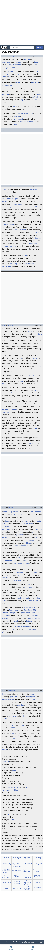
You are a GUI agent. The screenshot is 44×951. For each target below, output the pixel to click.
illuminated (31, 618)
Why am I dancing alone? (6, 876)
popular (12, 91)
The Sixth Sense (6, 882)
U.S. (6, 718)
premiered (5, 578)
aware (15, 106)
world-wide (36, 207)
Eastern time (14, 610)
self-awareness (20, 230)
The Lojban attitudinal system (27, 888)
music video (20, 728)
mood (38, 65)
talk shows (33, 613)
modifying (32, 375)
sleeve (24, 716)
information (16, 65)
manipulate (28, 113)
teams (7, 521)
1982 (34, 699)
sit (9, 77)
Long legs (5, 790)
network (27, 607)
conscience (6, 888)
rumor (22, 381)
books (17, 393)
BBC (23, 725)
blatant (28, 697)
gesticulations (15, 207)
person (18, 62)
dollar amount (23, 598)
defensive (36, 97)
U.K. (20, 708)
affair (28, 584)
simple (38, 94)
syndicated (25, 613)
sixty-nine (12, 716)
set (8, 621)
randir (9, 186)
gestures (26, 59)
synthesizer (14, 697)
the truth (38, 238)
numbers (25, 563)
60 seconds (37, 529)
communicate (9, 224)
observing (13, 264)
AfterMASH (10, 629)
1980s (4, 632)
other (20, 358)
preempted (12, 613)
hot (12, 820)
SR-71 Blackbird (16, 888)
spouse (35, 358)
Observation (6, 89)
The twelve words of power (27, 858)
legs (22, 100)
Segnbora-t (11, 690)
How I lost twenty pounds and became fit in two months (16, 864)
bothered (13, 409)
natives (4, 201)
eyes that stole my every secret (6, 864)
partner (4, 524)
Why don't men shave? (16, 858)
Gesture (38, 882)
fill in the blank (27, 524)
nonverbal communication (6, 858)
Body (4, 189)
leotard (4, 750)
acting (26, 560)
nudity (13, 739)
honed (12, 420)
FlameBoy (11, 56)
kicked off (17, 581)
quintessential (32, 629)
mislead (17, 116)
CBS (32, 514)
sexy (8, 814)
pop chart (20, 705)
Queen (4, 694)
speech (19, 82)
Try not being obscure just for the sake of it (6, 870)
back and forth (20, 546)
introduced (27, 626)
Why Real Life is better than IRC (27, 870)
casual (15, 621)
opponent (33, 572)
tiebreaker (8, 560)
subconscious (7, 85)
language (9, 71)
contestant (25, 521)
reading (11, 393)
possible (32, 601)
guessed (19, 535)
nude (12, 710)
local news (6, 615)
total (37, 601)
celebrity (38, 521)
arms (35, 100)
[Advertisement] (22, 23)
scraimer (11, 325)
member (8, 527)
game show (15, 512)
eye (27, 787)
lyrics (33, 697)
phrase (34, 532)
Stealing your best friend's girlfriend (38, 876)
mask (25, 255)
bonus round (18, 572)
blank (28, 543)
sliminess (29, 443)
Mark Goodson (35, 512)
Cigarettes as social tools (38, 864)
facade (34, 428)
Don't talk (5, 762)
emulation (5, 412)
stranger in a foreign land (11, 199)
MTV (13, 725)
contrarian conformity (17, 882)
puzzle (4, 537)
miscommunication (38, 888)
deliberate (35, 82)
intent (14, 124)
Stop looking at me (27, 864)
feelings (5, 68)
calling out (18, 563)
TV (13, 733)
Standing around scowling (16, 876)
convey (9, 65)
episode (20, 575)
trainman (10, 507)
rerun (24, 615)
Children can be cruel (38, 870)
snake (16, 787)
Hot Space (6, 702)
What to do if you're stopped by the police (27, 882)
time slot (33, 607)
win (19, 558)
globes (38, 618)
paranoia (37, 366)
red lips (10, 787)
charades (6, 512)
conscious (36, 232)
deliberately (19, 113)
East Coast (28, 610)
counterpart (29, 540)
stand (4, 77)
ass (17, 793)
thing (3, 325)
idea (3, 56)
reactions (38, 334)
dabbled (5, 384)
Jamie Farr (18, 626)
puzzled (5, 409)
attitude (13, 68)
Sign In (39, 47)
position (18, 74)
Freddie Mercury (8, 699)
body (36, 62)
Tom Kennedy (18, 514)
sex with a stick (16, 870)
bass (32, 694)
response (5, 94)
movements (6, 62)
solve (36, 537)
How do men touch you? (38, 858)
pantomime (6, 529)
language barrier (16, 204)
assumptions (31, 122)
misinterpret (18, 119)
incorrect (23, 122)
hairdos (29, 621)
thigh (16, 790)
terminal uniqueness (27, 876)
